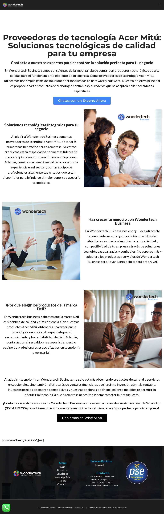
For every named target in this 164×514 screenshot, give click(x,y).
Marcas (62, 480)
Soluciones (62, 473)
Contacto (62, 484)
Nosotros (62, 470)
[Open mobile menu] (160, 5)
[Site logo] (12, 4)
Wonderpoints (62, 477)
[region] (82, 473)
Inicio (62, 467)
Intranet (99, 465)
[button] (82, 101)
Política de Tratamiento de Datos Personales (108, 507)
